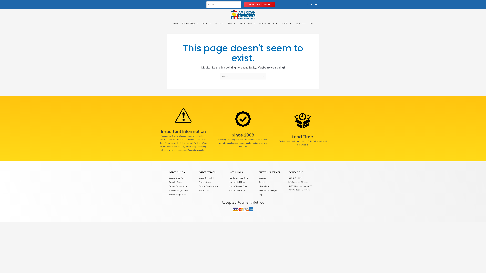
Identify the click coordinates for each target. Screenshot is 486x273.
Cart (311, 23)
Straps (205, 23)
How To (285, 23)
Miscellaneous (246, 23)
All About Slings (188, 23)
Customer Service (266, 23)
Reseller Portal (260, 4)
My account (301, 23)
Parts (230, 23)
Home (175, 23)
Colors (218, 23)
